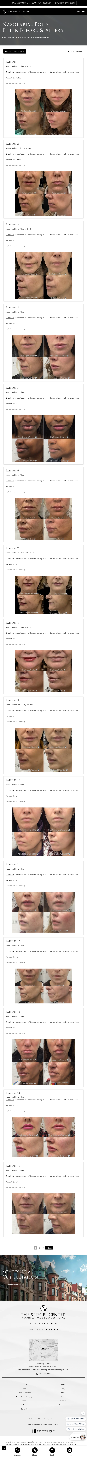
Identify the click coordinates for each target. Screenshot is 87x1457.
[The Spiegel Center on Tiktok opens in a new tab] (47, 1323)
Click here (10, 72)
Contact (17, 1455)
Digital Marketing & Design (46, 1431)
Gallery (11, 37)
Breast (24, 1389)
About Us (24, 1385)
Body (63, 1389)
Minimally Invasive (23, 37)
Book (52, 1455)
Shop (69, 1455)
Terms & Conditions (34, 1425)
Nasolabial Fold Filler (41, 37)
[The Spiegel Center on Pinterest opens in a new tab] (56, 1323)
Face (63, 1385)
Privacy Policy (47, 1425)
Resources (63, 1405)
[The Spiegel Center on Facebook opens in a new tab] (35, 1323)
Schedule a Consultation (15, 1284)
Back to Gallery (77, 51)
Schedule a (20, 1274)
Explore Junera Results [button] (65, 3)
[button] (4, 1448)
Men (63, 1393)
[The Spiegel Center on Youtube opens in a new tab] (43, 1323)
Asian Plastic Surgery (24, 1397)
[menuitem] (31, 1323)
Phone (34, 1455)
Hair (62, 1397)
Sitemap (56, 1425)
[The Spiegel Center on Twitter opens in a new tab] (39, 1323)
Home (4, 37)
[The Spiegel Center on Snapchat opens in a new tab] (51, 1323)
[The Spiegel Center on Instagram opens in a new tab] (31, 1323)
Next (49, 1248)
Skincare (63, 1401)
